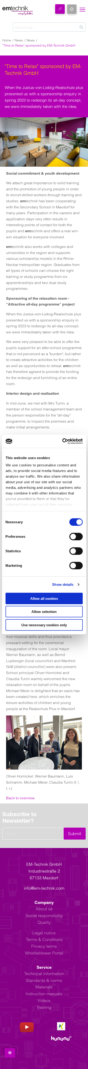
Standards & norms (44, 980)
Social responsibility (44, 915)
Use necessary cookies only (44, 625)
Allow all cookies (44, 598)
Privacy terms (44, 946)
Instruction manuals (44, 993)
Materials (44, 987)
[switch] (76, 536)
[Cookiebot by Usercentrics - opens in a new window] (63, 441)
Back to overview (20, 798)
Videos (44, 1000)
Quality (44, 922)
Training (44, 1007)
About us (44, 908)
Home (6, 40)
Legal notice (44, 933)
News (19, 40)
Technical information (44, 973)
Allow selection (44, 612)
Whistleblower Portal (44, 953)
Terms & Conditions (44, 939)
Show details (62, 584)
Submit (74, 833)
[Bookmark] (60, 9)
